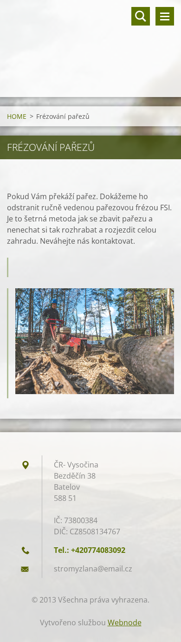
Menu (164, 16)
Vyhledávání (140, 16)
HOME (16, 116)
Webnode (125, 622)
